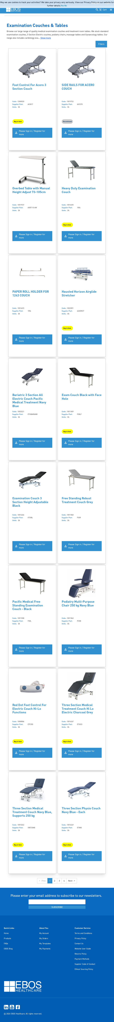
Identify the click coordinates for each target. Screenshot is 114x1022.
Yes (62, 5)
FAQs (6, 943)
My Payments (44, 949)
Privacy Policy (80, 938)
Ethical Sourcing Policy (84, 969)
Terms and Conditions (83, 933)
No (65, 5)
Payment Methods (82, 959)
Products (7, 938)
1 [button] (49, 880)
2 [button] (54, 880)
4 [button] (64, 880)
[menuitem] (57, 1007)
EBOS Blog (8, 949)
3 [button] (59, 880)
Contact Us (79, 943)
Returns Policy (80, 954)
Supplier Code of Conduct (85, 964)
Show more (45, 38)
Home (6, 933)
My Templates (45, 943)
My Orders (43, 938)
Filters (101, 44)
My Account (44, 933)
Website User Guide (83, 949)
